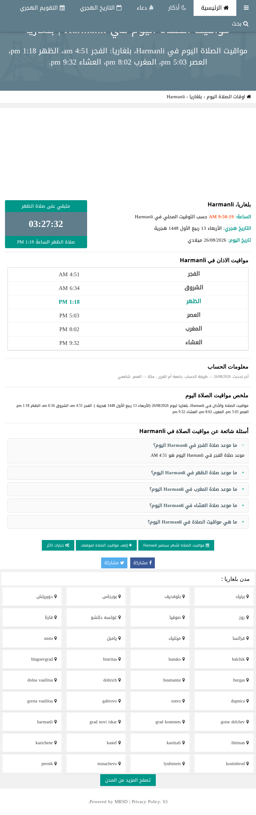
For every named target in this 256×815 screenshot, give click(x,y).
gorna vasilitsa (40, 701)
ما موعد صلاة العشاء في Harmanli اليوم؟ (193, 505)
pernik (48, 764)
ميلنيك (175, 638)
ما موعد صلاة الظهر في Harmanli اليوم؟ (194, 472)
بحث (237, 23)
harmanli (45, 722)
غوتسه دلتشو (104, 617)
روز (242, 617)
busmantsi (172, 680)
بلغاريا (196, 96)
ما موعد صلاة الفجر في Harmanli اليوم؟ (195, 445)
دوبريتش (45, 596)
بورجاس (110, 596)
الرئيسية (212, 7)
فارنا (49, 617)
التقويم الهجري (40, 7)
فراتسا (239, 638)
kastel (112, 743)
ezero (176, 701)
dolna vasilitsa (40, 680)
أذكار (174, 7)
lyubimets (173, 764)
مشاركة (141, 563)
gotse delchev (233, 722)
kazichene (45, 743)
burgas (239, 680)
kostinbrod (236, 764)
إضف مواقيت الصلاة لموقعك (105, 545)
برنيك (241, 596)
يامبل (112, 638)
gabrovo (110, 701)
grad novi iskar (104, 722)
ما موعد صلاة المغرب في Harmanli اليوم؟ (193, 489)
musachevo (107, 764)
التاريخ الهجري (98, 7)
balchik (239, 659)
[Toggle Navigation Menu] (246, 8)
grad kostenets (168, 722)
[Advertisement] (128, 154)
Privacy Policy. (146, 801)
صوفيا (176, 617)
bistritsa (110, 659)
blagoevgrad (42, 659)
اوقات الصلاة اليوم (227, 96)
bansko (175, 659)
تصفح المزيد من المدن (128, 780)
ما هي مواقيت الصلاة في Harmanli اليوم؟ (192, 522)
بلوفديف (173, 596)
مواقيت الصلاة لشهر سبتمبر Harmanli (174, 545)
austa (49, 638)
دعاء (143, 7)
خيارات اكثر (56, 545)
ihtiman (238, 743)
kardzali (174, 743)
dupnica (238, 701)
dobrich (110, 680)
